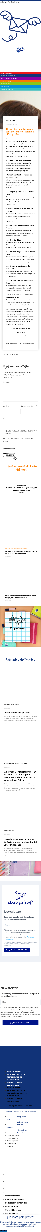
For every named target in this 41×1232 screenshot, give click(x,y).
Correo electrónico (28, 406)
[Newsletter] (20, 45)
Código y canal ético (13, 1135)
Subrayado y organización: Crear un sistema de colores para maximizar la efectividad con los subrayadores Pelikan (20, 775)
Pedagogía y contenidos (11, 704)
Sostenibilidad (13, 1085)
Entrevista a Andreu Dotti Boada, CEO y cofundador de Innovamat (21, 552)
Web (4, 418)
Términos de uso (22, 1130)
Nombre (6, 406)
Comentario (8, 382)
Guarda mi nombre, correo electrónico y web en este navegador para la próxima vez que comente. (21, 432)
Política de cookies (22, 1122)
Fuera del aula (13, 1080)
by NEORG (20, 1133)
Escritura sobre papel (16, 1074)
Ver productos (17, 629)
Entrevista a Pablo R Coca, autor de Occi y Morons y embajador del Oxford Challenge (20, 842)
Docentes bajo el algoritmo (17, 712)
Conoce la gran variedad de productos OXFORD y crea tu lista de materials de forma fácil (17, 620)
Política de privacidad (27, 1012)
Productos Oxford (21, 763)
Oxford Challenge (14, 1082)
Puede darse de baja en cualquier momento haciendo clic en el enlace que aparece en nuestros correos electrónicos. (20, 1015)
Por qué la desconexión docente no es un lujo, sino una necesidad (20, 596)
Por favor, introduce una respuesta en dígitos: (18, 439)
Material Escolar (9, 763)
